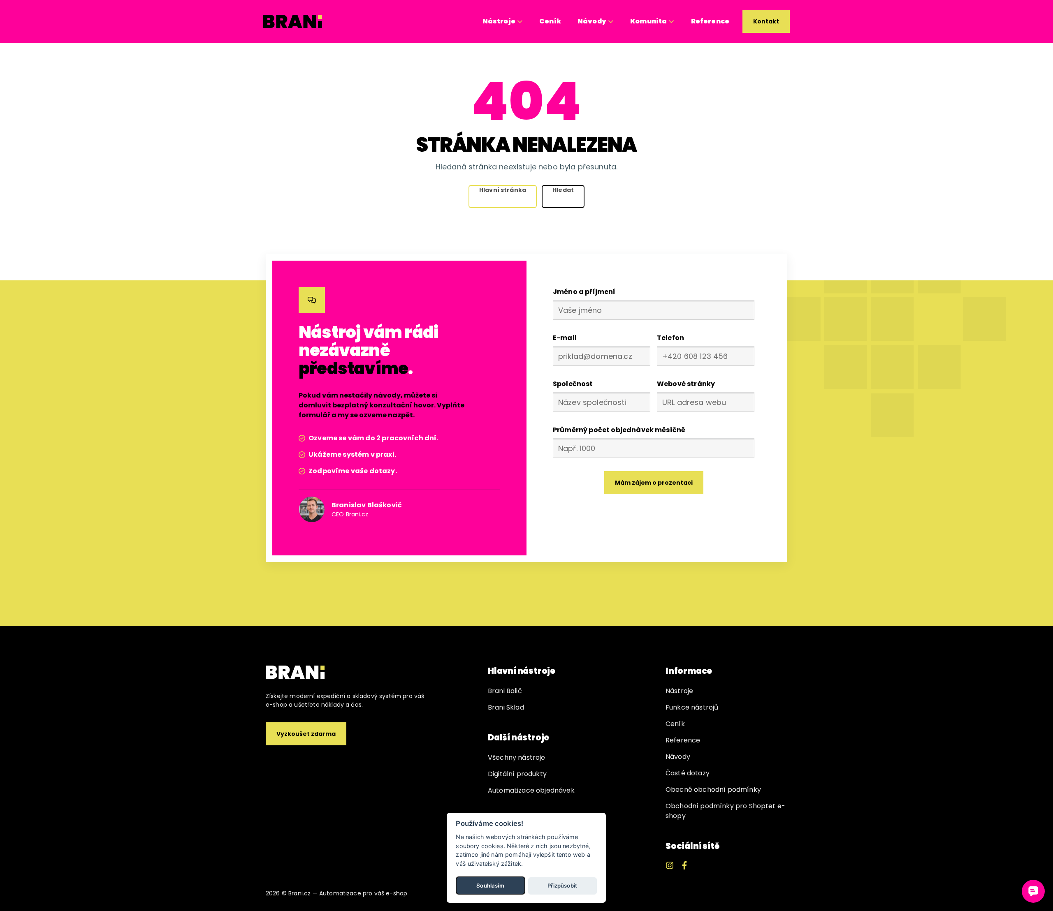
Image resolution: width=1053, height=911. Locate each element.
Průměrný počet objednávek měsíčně (619, 430)
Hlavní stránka (502, 190)
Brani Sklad (506, 707)
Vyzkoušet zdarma (306, 734)
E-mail (565, 337)
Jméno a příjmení (584, 291)
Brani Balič (505, 691)
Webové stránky (686, 383)
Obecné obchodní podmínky (713, 789)
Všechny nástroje (516, 757)
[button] (502, 21)
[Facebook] (684, 865)
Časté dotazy (688, 773)
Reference (710, 21)
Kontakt (766, 21)
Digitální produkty (517, 774)
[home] (292, 21)
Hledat (563, 190)
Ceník (550, 21)
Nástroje (679, 691)
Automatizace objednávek (531, 790)
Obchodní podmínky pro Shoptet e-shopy (725, 811)
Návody (678, 756)
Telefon (670, 337)
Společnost (573, 383)
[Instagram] (670, 865)
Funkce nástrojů (692, 707)
